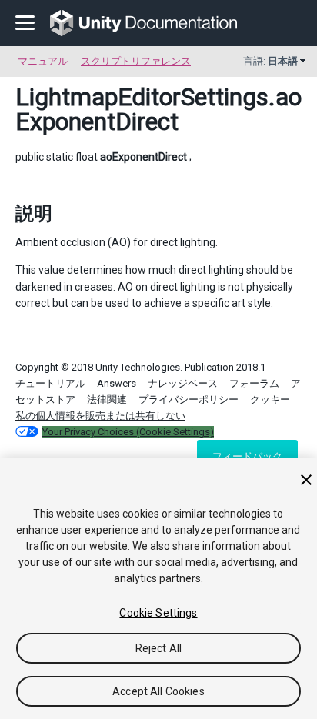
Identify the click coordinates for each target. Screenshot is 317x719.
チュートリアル (50, 383)
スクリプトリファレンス (136, 61)
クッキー (270, 399)
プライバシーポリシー (188, 399)
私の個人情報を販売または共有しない (100, 415)
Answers (116, 383)
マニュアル (43, 61)
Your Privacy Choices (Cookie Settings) (128, 432)
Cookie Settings (158, 613)
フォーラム (254, 383)
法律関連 (107, 399)
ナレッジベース (183, 383)
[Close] (306, 480)
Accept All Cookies (158, 691)
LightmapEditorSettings (142, 97)
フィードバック (247, 456)
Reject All (158, 648)
